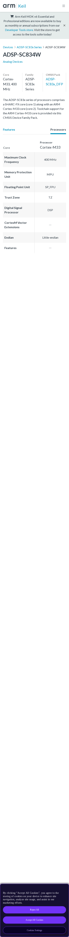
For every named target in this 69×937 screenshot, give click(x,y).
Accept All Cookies (34, 920)
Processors (58, 129)
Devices (8, 47)
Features (9, 129)
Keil (22, 6)
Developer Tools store (19, 30)
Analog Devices (13, 61)
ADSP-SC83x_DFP (54, 81)
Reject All (34, 909)
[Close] (64, 888)
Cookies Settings (34, 930)
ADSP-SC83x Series (29, 47)
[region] (34, 910)
